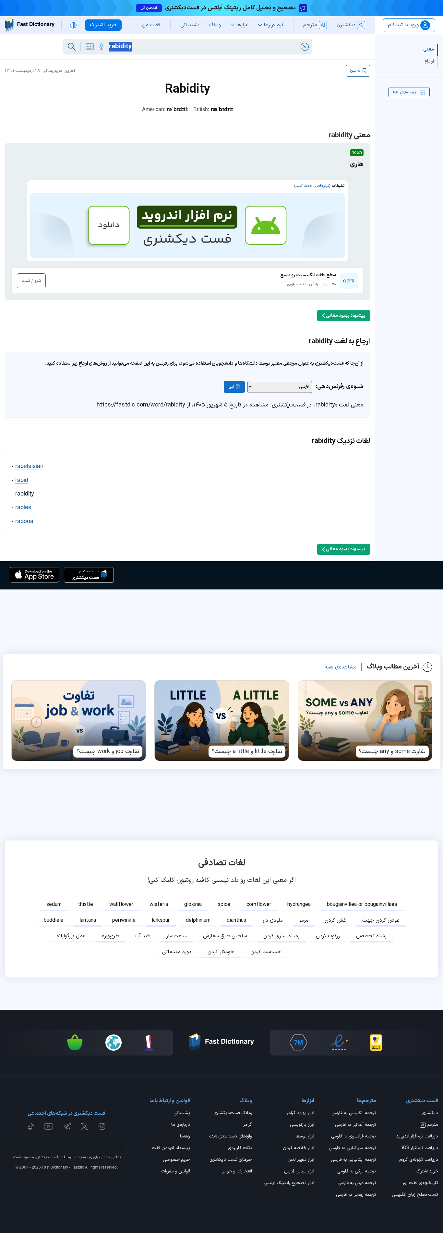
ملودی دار (272, 920)
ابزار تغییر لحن (300, 1160)
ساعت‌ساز (176, 936)
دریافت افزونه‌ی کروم (418, 1160)
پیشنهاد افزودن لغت (171, 1148)
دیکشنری (430, 1113)
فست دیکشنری (47, 1157)
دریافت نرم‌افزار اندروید (417, 1137)
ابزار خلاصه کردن (298, 1148)
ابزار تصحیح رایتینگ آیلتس (289, 1183)
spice (224, 904)
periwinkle (124, 920)
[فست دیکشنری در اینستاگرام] (102, 1126)
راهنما (185, 1137)
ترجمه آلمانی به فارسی (355, 1125)
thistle (85, 904)
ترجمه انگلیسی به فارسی (353, 1113)
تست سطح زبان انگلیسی (415, 1195)
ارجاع (429, 61)
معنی (428, 49)
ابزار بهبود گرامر (300, 1113)
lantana (87, 920)
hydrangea (299, 904)
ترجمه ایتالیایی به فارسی (353, 1160)
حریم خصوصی (176, 1160)
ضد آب (142, 936)
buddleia (53, 920)
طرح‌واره (110, 936)
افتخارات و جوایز (237, 1172)
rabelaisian (29, 465)
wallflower (121, 904)
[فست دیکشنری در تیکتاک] (31, 1126)
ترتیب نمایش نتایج (405, 91)
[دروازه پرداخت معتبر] (376, 1042)
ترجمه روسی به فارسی (356, 1195)
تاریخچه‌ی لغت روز (420, 1183)
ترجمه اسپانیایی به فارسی (352, 1148)
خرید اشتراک (427, 1172)
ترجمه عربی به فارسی (357, 1183)
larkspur (161, 920)
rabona (24, 520)
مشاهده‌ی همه (340, 667)
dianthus (236, 920)
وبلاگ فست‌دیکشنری (232, 1113)
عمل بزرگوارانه (71, 936)
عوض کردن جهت (381, 920)
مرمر (303, 920)
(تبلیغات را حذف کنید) (312, 186)
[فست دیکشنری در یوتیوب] (48, 1126)
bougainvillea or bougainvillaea (362, 904)
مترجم (429, 1125)
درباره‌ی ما (180, 1125)
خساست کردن (265, 952)
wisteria (159, 904)
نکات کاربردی (240, 1148)
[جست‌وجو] (71, 46)
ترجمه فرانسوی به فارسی (353, 1137)
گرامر (247, 1125)
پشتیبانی (182, 1113)
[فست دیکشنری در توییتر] (84, 1126)
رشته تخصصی (371, 936)
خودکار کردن (221, 952)
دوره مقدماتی (176, 952)
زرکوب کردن (328, 936)
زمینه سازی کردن (281, 936)
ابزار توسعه (304, 1137)
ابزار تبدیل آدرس (299, 1172)
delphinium (198, 920)
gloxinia (193, 904)
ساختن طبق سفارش (225, 936)
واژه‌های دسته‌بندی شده (230, 1137)
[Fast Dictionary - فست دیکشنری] (29, 25)
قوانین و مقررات (175, 1172)
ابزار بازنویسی (302, 1125)
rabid (21, 479)
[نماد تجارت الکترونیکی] (339, 1042)
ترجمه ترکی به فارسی (356, 1172)
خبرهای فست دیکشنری (231, 1160)
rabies (23, 506)
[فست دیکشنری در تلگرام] (67, 1126)
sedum (54, 904)
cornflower (258, 904)
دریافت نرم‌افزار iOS (420, 1148)
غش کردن (335, 920)
